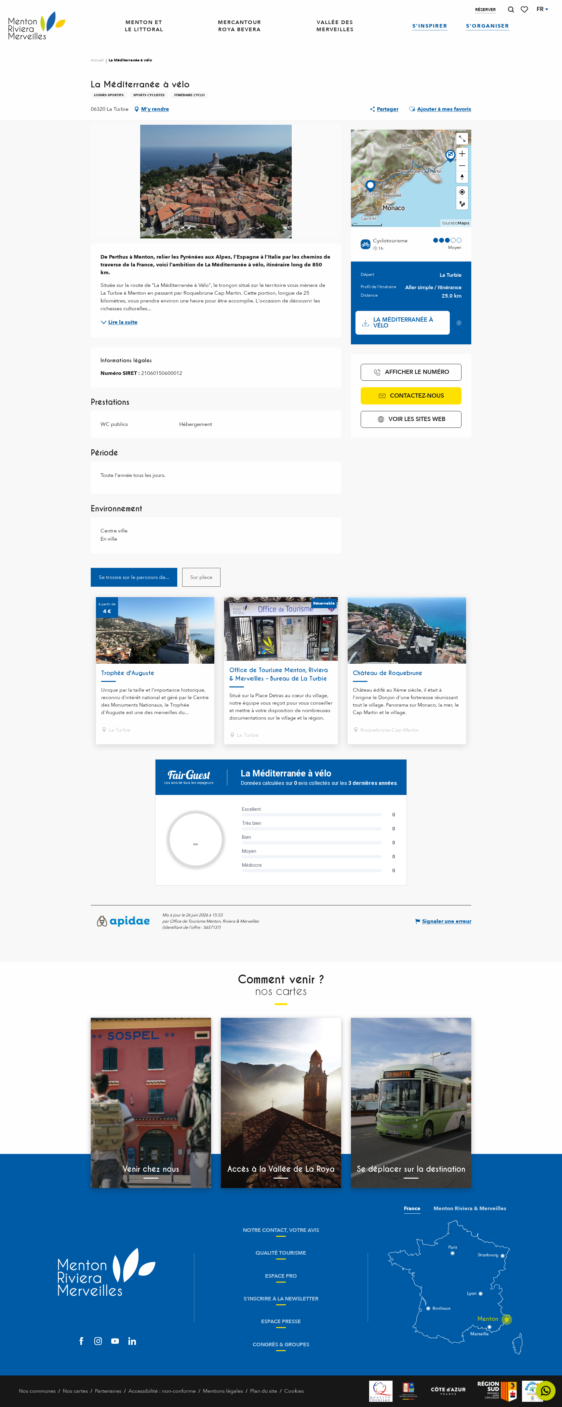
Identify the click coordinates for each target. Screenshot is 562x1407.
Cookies (294, 1391)
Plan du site (263, 1391)
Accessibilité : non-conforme (162, 1391)
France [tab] (412, 1208)
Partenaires (108, 1391)
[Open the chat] (546, 1391)
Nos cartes (75, 1391)
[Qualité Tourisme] (381, 1391)
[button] (510, 9)
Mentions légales (223, 1391)
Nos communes (37, 1391)
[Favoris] (525, 9)
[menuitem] (37, 26)
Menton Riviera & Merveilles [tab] (470, 1208)
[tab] (134, 577)
